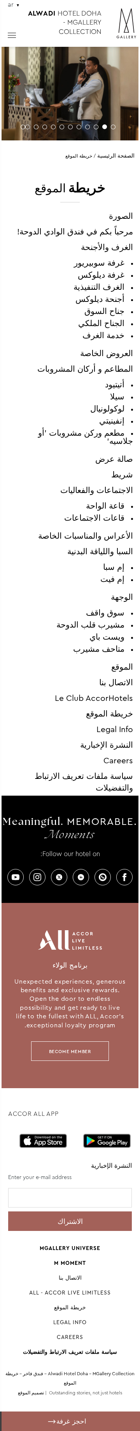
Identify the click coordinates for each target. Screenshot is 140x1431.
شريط (122, 475)
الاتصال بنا (116, 682)
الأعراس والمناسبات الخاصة (85, 536)
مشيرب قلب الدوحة (90, 625)
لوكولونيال (107, 409)
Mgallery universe (70, 1248)
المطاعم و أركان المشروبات (85, 369)
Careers (118, 760)
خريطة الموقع (109, 714)
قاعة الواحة (105, 506)
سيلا (117, 397)
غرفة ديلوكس (101, 275)
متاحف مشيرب (98, 649)
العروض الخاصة (106, 353)
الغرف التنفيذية (99, 287)
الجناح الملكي (101, 323)
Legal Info (114, 729)
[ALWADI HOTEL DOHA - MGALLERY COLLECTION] (122, 26)
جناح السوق (104, 311)
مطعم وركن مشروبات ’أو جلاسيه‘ (85, 437)
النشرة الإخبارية (106, 745)
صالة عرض (114, 459)
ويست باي (106, 637)
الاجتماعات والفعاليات (96, 490)
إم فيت (112, 579)
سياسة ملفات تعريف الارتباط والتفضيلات (70, 1352)
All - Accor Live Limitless (70, 1292)
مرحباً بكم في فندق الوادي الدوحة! (75, 232)
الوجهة (122, 597)
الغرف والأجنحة (107, 247)
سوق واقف (105, 613)
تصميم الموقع (31, 1392)
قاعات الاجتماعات (94, 518)
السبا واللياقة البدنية (100, 551)
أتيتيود (114, 384)
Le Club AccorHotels (94, 698)
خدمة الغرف (103, 335)
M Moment (70, 1263)
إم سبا (113, 567)
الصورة (121, 216)
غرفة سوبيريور (99, 263)
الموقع (122, 667)
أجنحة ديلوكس (99, 299)
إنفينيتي (111, 421)
